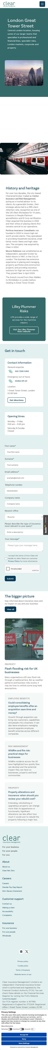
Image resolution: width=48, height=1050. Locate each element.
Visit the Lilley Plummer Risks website (24, 330)
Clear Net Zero (8, 870)
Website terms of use (22, 974)
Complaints (7, 915)
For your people (8, 932)
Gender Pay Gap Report (12, 887)
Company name (12, 498)
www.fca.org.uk (9, 999)
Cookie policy (23, 966)
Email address (12, 472)
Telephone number (13, 485)
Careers (5, 883)
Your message (12, 539)
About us (6, 867)
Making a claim (8, 907)
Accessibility (7, 911)
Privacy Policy (14, 561)
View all (10, 609)
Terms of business (23, 970)
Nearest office (11, 511)
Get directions (17, 400)
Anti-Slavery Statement (12, 891)
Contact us (7, 904)
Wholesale (6, 936)
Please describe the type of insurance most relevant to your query (23, 525)
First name (10, 446)
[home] (9, 4)
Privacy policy (23, 961)
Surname (9, 459)
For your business (9, 928)
